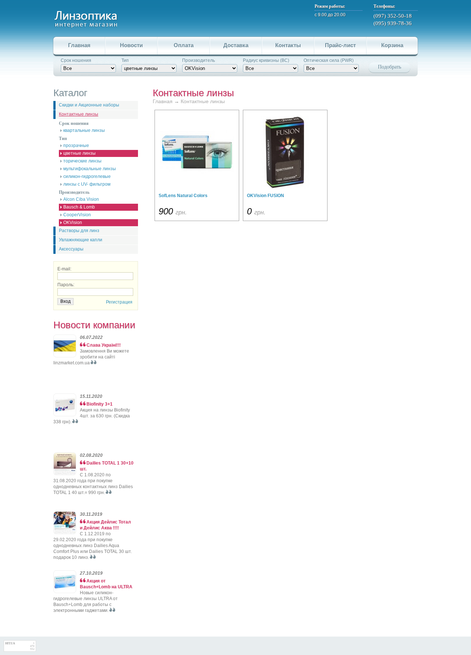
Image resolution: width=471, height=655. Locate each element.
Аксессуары (71, 249)
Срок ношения (76, 60)
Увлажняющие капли (80, 239)
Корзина (392, 45)
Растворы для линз (79, 230)
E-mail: (64, 269)
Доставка (235, 45)
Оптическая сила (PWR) (329, 60)
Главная (79, 45)
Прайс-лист (340, 45)
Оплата (184, 45)
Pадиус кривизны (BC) (266, 60)
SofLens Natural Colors (183, 195)
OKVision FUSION (265, 195)
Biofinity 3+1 (99, 404)
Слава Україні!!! (103, 345)
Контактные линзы (78, 114)
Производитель (198, 60)
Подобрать (389, 67)
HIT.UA (10, 643)
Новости (131, 45)
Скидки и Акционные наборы (89, 105)
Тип (125, 60)
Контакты (288, 45)
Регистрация (119, 302)
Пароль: (65, 284)
